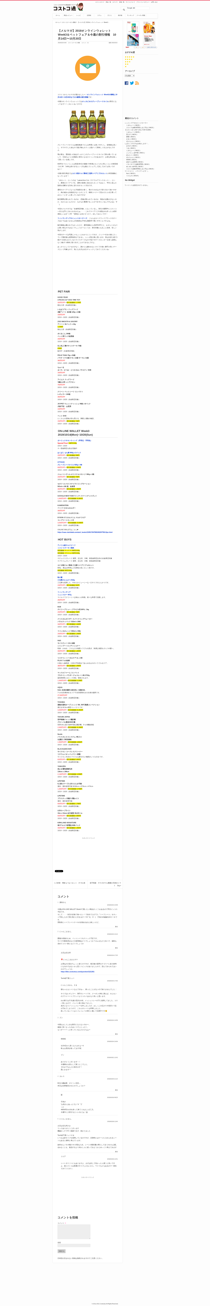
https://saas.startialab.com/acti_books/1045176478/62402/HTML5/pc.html (85, 532)
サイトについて (130, 2)
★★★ (128, 62)
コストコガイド (99, 2)
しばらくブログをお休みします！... (137, 143)
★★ (127, 64)
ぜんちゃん (130, 141)
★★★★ (129, 59)
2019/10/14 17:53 (112, 981)
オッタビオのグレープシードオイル (95, 101)
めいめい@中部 (131, 166)
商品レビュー (68, 15)
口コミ (110, 15)
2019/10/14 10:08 (112, 905)
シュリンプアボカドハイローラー (136, 123)
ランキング (130, 15)
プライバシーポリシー (143, 2)
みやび (128, 146)
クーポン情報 (141, 15)
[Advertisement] (88, 270)
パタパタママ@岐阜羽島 (134, 164)
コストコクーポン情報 (74, 42)
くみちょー (130, 125)
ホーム (58, 15)
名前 (59, 1242)
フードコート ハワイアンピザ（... (137, 171)
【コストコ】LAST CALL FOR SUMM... (138, 130)
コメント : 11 (85, 42)
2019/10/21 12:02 (112, 1057)
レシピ (78, 15)
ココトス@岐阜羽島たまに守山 (137, 127)
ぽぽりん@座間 (131, 162)
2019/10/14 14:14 (112, 934)
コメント (62, 1223)
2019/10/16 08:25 (112, 1097)
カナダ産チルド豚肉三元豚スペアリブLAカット (89, 173)
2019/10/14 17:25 (112, 955)
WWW (128, 159)
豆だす (128, 134)
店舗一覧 (121, 2)
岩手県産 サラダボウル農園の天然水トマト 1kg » (105, 884)
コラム (99, 15)
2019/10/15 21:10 (112, 1079)
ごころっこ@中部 (132, 153)
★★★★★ (130, 57)
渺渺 (127, 137)
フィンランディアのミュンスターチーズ (72, 218)
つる (127, 148)
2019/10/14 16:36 (112, 1041)
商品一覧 (108, 2)
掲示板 (120, 15)
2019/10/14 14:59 (112, 1020)
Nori (127, 173)
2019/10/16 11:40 (112, 1121)
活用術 (89, 15)
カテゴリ (115, 2)
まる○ (128, 139)
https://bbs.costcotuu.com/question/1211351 (77, 972)
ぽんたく (129, 155)
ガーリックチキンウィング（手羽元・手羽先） (75, 440)
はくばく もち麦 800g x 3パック (69, 453)
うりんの (129, 176)
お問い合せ (154, 2)
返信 (116, 926)
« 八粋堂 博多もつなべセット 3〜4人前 (69, 883)
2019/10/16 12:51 (112, 1159)
